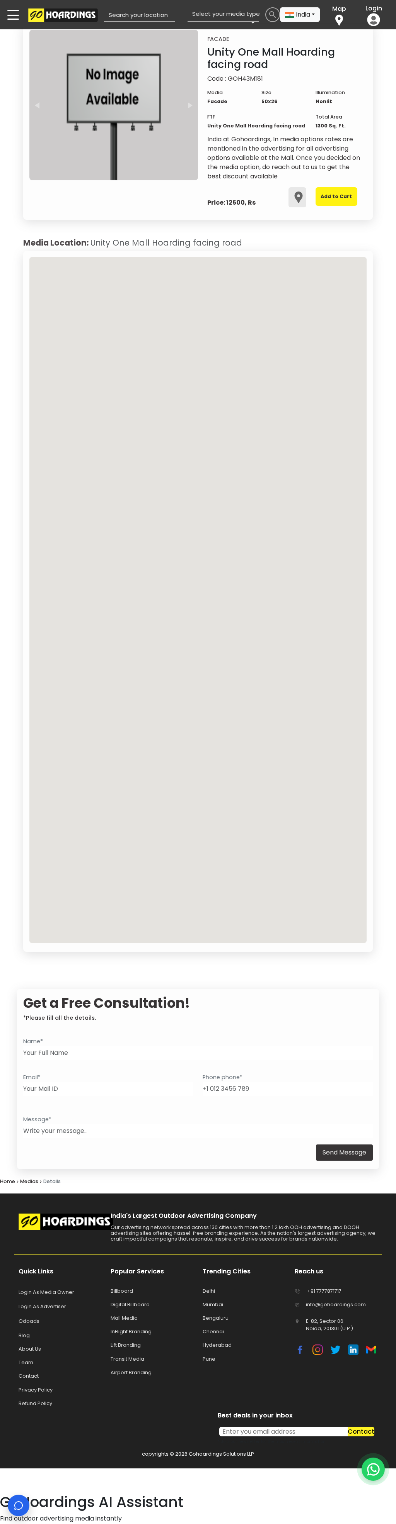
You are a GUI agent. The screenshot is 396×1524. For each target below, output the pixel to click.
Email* (32, 1077)
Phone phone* (222, 1077)
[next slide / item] (190, 105)
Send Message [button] (344, 1152)
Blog (24, 1335)
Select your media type (225, 14)
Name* (33, 1041)
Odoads (29, 1321)
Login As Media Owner (46, 1292)
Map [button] (339, 8)
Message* (37, 1119)
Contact (361, 1431)
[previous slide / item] (37, 105)
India (303, 14)
